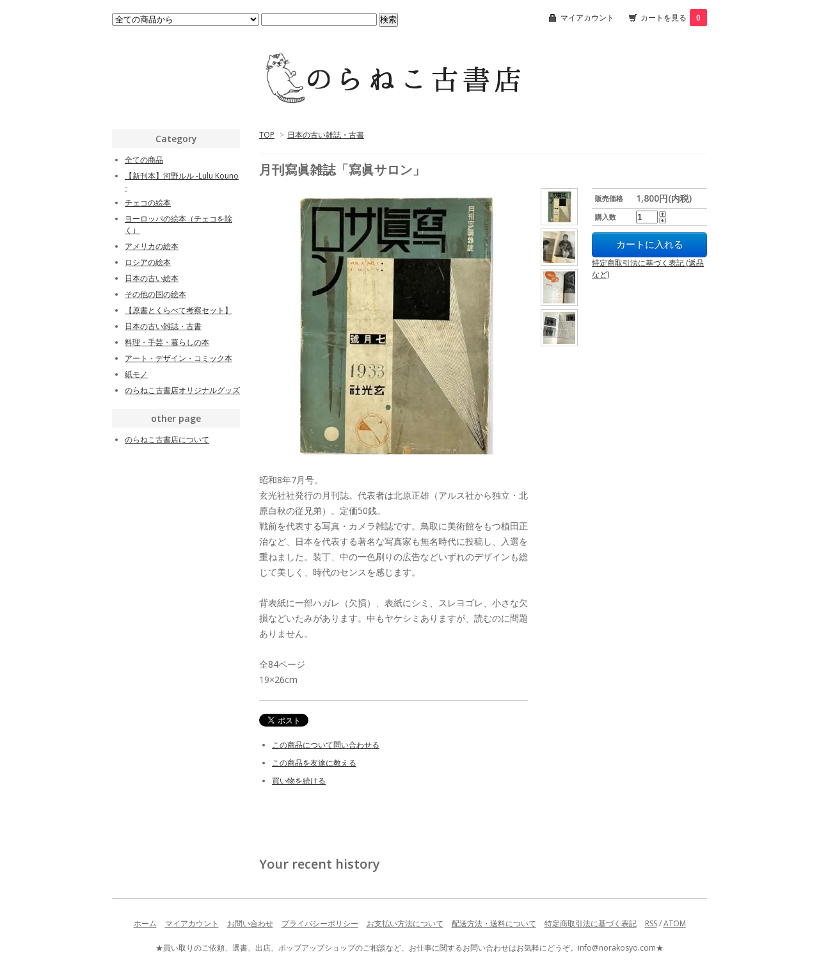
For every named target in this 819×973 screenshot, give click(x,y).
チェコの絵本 (148, 202)
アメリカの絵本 (152, 246)
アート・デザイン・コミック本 (178, 358)
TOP (266, 134)
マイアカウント (587, 17)
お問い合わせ (250, 923)
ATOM (675, 923)
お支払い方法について (405, 923)
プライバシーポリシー (320, 923)
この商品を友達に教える (314, 762)
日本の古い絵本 (152, 278)
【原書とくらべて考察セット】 (178, 310)
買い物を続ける (299, 780)
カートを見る (670, 17)
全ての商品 (144, 159)
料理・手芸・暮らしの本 (167, 342)
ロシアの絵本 (148, 262)
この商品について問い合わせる (325, 744)
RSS (651, 923)
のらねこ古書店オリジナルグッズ (182, 390)
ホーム (145, 923)
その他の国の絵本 (155, 294)
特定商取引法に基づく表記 (591, 923)
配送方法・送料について (494, 923)
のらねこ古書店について (167, 439)
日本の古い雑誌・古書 (325, 134)
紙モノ (136, 374)
